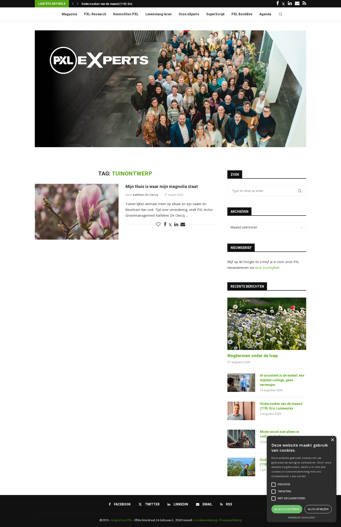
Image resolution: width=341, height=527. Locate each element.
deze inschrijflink (267, 267)
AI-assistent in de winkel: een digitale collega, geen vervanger (282, 380)
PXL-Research (95, 14)
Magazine (69, 14)
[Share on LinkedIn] (176, 224)
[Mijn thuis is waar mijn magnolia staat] (77, 211)
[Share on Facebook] (165, 224)
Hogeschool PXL (121, 520)
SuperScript (215, 14)
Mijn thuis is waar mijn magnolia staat (161, 186)
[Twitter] (283, 3)
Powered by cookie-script (301, 517)
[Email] (297, 3)
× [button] (332, 440)
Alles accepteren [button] (286, 509)
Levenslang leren (158, 14)
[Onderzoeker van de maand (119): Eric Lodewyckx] (241, 411)
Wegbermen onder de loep (252, 355)
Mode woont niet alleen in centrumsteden (109, 7)
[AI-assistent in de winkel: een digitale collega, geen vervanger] (241, 382)
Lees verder (298, 476)
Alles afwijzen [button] (318, 509)
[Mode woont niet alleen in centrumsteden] (241, 439)
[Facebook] (277, 3)
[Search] (280, 14)
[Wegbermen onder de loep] (266, 324)
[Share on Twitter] (170, 224)
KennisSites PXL (125, 14)
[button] (73, 3)
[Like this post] (158, 224)
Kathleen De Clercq (145, 195)
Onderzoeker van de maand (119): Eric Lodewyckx (281, 406)
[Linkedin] (290, 3)
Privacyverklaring (230, 520)
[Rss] (304, 3)
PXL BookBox (242, 14)
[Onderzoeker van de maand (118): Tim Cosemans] (241, 467)
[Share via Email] (182, 224)
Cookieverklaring (206, 520)
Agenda (265, 14)
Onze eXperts (189, 14)
